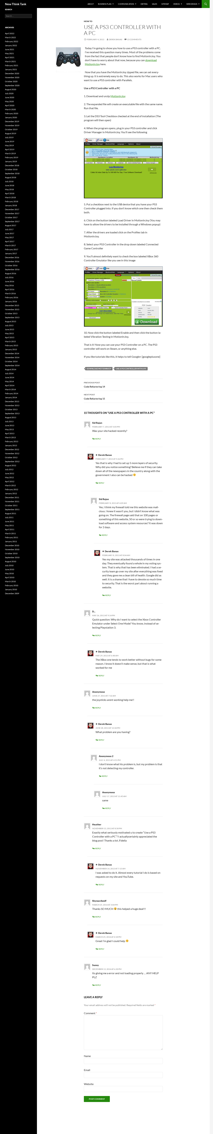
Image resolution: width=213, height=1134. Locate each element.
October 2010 (11, 553)
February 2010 (11, 585)
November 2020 (12, 77)
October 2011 (11, 505)
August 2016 (10, 273)
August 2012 (10, 465)
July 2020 (9, 93)
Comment (90, 1013)
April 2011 (9, 529)
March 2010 (10, 581)
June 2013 (9, 425)
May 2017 (9, 237)
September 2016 (12, 269)
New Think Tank (15, 4)
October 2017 (11, 217)
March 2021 (10, 61)
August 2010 (10, 561)
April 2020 (9, 105)
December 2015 (12, 305)
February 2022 (11, 41)
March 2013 (10, 437)
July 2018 (9, 181)
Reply (98, 439)
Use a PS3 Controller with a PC (131, 369)
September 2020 (12, 85)
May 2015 (9, 333)
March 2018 (10, 197)
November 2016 (12, 261)
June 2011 (9, 521)
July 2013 (9, 421)
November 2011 (12, 501)
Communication (126, 4)
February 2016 (11, 297)
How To (88, 21)
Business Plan (104, 4)
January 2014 (11, 397)
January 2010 (11, 589)
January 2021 (11, 69)
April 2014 (9, 385)
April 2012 (9, 481)
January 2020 (11, 117)
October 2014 (11, 361)
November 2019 (12, 125)
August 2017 (10, 225)
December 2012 (12, 449)
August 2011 (10, 513)
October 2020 (11, 81)
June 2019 (9, 141)
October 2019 (11, 129)
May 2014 (9, 381)
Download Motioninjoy (99, 369)
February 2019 (11, 157)
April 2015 (9, 337)
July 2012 (9, 469)
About (91, 4)
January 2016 (11, 301)
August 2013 (10, 417)
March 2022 (10, 37)
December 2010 (12, 545)
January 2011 (11, 541)
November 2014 (12, 357)
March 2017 (10, 245)
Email (87, 1070)
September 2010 (12, 557)
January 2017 (11, 253)
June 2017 (9, 233)
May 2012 (9, 477)
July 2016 (9, 277)
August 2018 (10, 177)
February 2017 (11, 249)
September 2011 (12, 509)
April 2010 (9, 577)
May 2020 (9, 101)
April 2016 (9, 289)
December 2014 (12, 353)
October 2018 (11, 169)
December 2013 (12, 401)
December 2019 (12, 121)
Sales (154, 4)
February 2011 (11, 537)
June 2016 (9, 281)
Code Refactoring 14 (94, 384)
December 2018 (12, 165)
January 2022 (11, 45)
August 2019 (10, 133)
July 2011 (9, 517)
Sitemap (165, 4)
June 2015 (9, 329)
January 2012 (11, 493)
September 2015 (12, 317)
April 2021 (9, 57)
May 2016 (9, 285)
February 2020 (11, 113)
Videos (176, 4)
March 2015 (10, 341)
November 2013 (12, 405)
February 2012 (11, 489)
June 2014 (9, 377)
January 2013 (11, 445)
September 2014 (12, 365)
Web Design (191, 4)
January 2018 (11, 205)
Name (87, 1056)
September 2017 (12, 221)
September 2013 (12, 413)
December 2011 (12, 497)
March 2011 (10, 533)
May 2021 (9, 53)
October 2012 (11, 457)
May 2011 (9, 525)
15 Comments (134, 39)
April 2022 (9, 33)
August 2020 (10, 89)
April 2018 (9, 193)
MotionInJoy (117, 96)
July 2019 (9, 137)
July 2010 (9, 565)
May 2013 (9, 429)
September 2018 (12, 173)
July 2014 (9, 373)
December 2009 (12, 593)
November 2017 (12, 213)
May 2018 (9, 189)
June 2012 (9, 473)
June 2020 (9, 97)
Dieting (144, 4)
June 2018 (9, 185)
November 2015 (12, 309)
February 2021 (11, 65)
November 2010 (12, 549)
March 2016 (10, 293)
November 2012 (12, 453)
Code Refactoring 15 (94, 396)
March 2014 (10, 389)
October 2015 (11, 313)
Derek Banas (115, 39)
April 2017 (9, 241)
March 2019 (10, 153)
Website (89, 1084)
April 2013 (9, 433)
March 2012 (10, 485)
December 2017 (12, 209)
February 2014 (11, 393)
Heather (96, 824)
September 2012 (12, 461)
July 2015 (9, 325)
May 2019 (9, 145)
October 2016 (11, 265)
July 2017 (9, 229)
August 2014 (10, 369)
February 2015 (11, 345)
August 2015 (10, 321)
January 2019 (11, 161)
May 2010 (9, 573)
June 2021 (9, 49)
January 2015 (11, 349)
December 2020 (12, 73)
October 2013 (11, 409)
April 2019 (9, 149)
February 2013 (11, 441)
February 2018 (11, 201)
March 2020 (10, 109)
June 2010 (9, 569)
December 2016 (12, 257)
